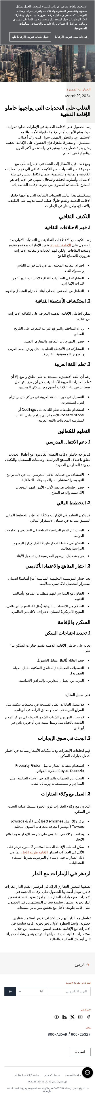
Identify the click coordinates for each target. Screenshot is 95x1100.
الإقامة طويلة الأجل (34, 852)
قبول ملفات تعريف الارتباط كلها (30, 37)
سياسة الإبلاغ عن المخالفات (26, 1075)
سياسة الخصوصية (73, 1075)
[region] (47, 22)
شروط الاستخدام (52, 1075)
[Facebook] (88, 1017)
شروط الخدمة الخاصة (16, 1088)
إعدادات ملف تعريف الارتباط (72, 37)
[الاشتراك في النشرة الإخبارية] (10, 991)
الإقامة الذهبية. (60, 245)
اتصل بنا (80, 1052)
